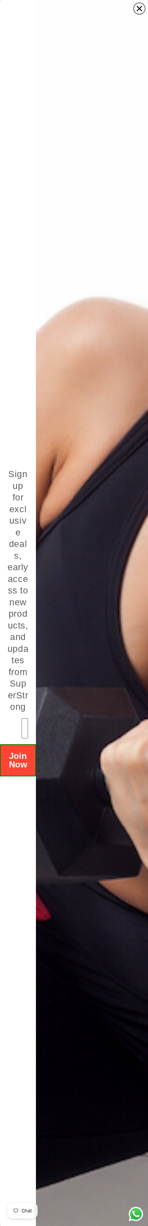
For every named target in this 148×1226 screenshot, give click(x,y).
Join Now (18, 760)
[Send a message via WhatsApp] (136, 1214)
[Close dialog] (139, 8)
